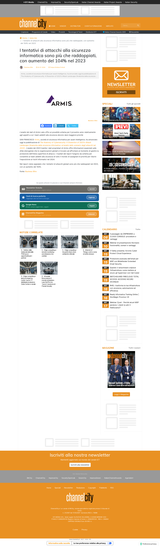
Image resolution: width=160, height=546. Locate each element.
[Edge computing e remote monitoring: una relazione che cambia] (48, 242)
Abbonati (91, 214)
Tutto (137, 229)
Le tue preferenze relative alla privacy (89, 543)
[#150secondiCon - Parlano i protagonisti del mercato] (121, 165)
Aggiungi (91, 197)
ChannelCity (43, 2)
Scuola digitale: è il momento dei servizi (120, 187)
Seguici (92, 206)
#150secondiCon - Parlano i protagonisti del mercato (120, 169)
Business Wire (28, 67)
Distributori (75, 26)
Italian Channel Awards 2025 (115, 32)
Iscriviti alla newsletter (80, 465)
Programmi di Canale (39, 32)
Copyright (92, 488)
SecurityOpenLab (71, 2)
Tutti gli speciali (133, 104)
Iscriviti (92, 189)
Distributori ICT (91, 32)
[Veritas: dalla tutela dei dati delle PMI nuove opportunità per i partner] (28, 242)
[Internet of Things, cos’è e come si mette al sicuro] (90, 242)
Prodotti (62, 32)
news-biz (33, 38)
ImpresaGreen (95, 478)
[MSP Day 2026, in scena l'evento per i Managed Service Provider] (121, 148)
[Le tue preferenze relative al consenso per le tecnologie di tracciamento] (148, 544)
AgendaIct (129, 478)
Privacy (84, 529)
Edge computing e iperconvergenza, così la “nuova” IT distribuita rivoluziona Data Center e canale (28, 280)
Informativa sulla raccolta (59, 543)
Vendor (63, 26)
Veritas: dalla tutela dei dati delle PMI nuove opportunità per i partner (27, 254)
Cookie (75, 529)
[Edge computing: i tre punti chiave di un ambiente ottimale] (69, 242)
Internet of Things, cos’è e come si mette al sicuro (90, 252)
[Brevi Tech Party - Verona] (121, 131)
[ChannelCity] (33, 23)
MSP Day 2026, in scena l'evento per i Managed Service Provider (119, 152)
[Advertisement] (80, 442)
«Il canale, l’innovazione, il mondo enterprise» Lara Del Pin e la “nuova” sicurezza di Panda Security (48, 281)
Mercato (109, 26)
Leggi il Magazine (121, 394)
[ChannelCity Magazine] (121, 369)
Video (53, 32)
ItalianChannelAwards (113, 478)
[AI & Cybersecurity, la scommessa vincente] (121, 114)
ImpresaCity (56, 2)
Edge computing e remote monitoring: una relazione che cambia (49, 253)
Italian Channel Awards (91, 2)
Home (54, 26)
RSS (112, 488)
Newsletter (135, 32)
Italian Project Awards (113, 2)
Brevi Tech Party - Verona (114, 137)
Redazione (80, 488)
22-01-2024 (41, 67)
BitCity (29, 478)
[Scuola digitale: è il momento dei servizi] (121, 182)
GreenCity (82, 478)
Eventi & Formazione (93, 26)
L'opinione (24, 32)
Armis (37, 139)
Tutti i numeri (134, 348)
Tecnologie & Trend (75, 32)
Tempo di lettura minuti (57, 67)
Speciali (58, 488)
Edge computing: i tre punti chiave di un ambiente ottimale (69, 252)
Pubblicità (103, 488)
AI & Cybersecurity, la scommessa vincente (121, 120)
